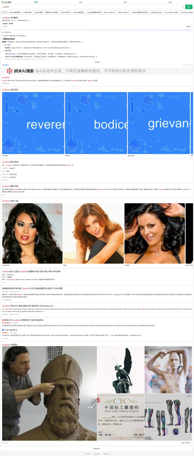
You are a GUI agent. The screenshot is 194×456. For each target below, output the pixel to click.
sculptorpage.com (156, 12)
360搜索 (7, 2)
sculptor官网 (27, 12)
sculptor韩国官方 (78, 12)
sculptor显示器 (65, 12)
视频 (170, 2)
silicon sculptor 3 (109, 12)
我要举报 (106, 454)
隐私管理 (97, 454)
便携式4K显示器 (10, 54)
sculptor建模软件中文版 (139, 12)
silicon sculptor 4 (123, 12)
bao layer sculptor (187, 12)
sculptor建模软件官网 (94, 12)
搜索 (188, 7)
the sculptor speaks (171, 12)
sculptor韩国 (38, 12)
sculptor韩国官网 (14, 12)
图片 (125, 2)
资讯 (80, 2)
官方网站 (8, 45)
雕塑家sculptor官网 (51, 12)
